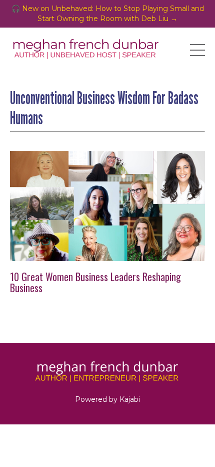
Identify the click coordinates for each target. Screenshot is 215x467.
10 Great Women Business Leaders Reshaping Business (95, 282)
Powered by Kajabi (107, 399)
